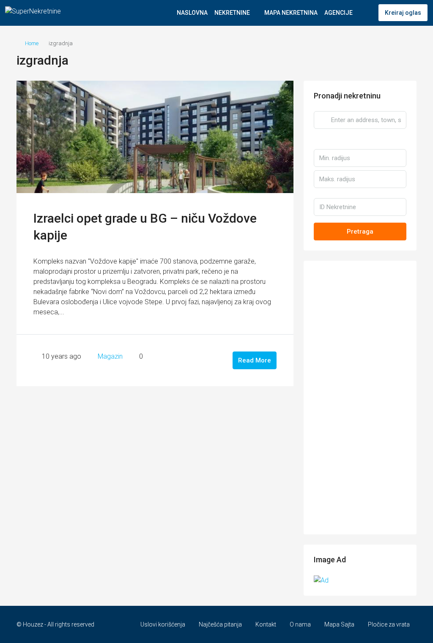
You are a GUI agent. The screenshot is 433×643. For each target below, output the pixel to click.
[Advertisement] (360, 397)
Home (31, 43)
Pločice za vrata (389, 624)
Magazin (110, 356)
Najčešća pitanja (220, 624)
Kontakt (265, 624)
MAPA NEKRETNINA (291, 12)
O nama (300, 624)
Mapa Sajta (339, 624)
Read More (254, 360)
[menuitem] (365, 13)
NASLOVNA (192, 12)
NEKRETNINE (232, 12)
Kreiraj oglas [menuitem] (403, 12)
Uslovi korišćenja (162, 624)
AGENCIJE (338, 12)
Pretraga (360, 231)
